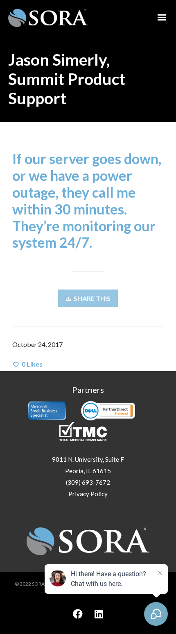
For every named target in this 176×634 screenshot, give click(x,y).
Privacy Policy (88, 493)
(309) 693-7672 (88, 482)
